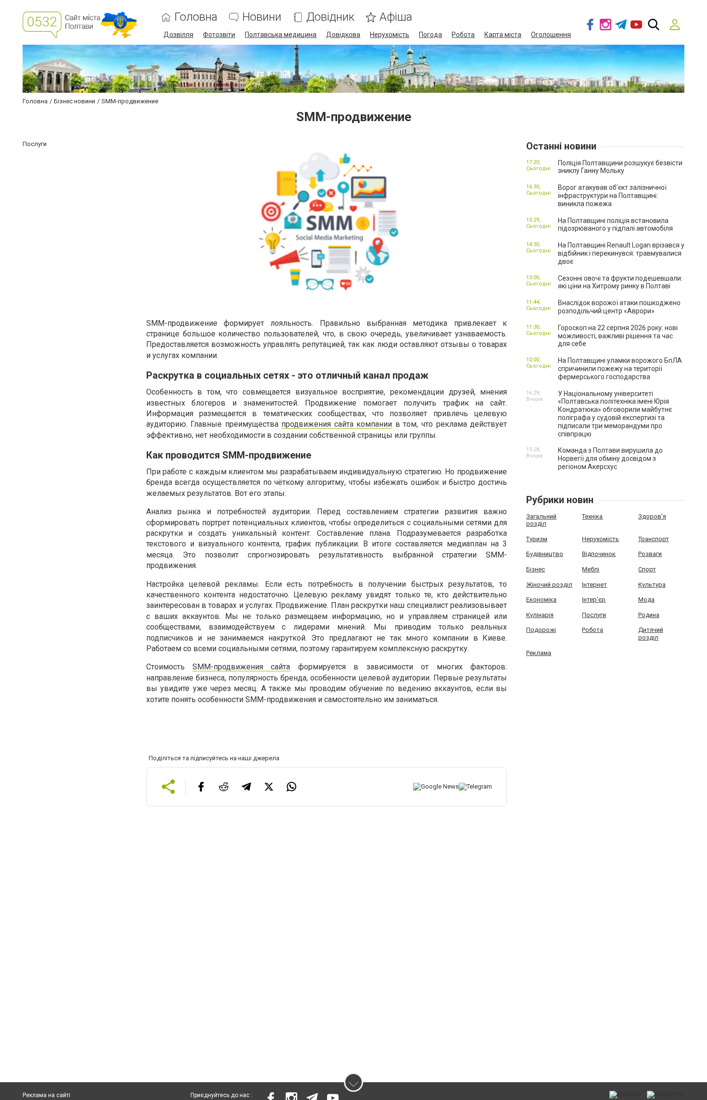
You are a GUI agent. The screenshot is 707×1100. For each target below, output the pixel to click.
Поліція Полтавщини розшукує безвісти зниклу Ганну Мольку (620, 167)
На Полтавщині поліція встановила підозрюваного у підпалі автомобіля (615, 225)
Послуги (594, 614)
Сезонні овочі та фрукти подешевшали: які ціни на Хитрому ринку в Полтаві (620, 282)
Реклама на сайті (46, 1095)
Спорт (647, 569)
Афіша (395, 17)
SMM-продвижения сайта (241, 666)
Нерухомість (389, 34)
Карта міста (502, 34)
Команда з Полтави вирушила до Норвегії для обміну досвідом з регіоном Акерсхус (610, 458)
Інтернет (594, 584)
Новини (261, 17)
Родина (648, 614)
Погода (430, 34)
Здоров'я (652, 516)
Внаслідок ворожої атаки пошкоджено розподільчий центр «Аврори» (619, 307)
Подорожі (541, 629)
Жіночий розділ (549, 584)
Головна (196, 17)
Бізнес (535, 569)
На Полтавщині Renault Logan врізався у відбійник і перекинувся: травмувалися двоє (621, 253)
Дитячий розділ (650, 633)
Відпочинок (599, 553)
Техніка (592, 516)
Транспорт (653, 539)
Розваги (650, 553)
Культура (652, 584)
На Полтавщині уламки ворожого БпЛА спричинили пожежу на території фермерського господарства (620, 369)
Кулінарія (540, 614)
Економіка (541, 599)
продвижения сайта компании (336, 424)
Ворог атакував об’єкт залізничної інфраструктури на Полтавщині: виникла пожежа (612, 196)
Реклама (538, 652)
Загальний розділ (541, 520)
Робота (463, 34)
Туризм (536, 539)
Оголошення (551, 34)
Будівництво (544, 553)
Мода (646, 599)
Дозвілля (178, 34)
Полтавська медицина (280, 34)
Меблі (590, 569)
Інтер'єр (594, 599)
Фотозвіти (219, 34)
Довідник (330, 17)
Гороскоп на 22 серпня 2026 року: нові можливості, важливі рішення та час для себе (618, 336)
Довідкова (343, 34)
